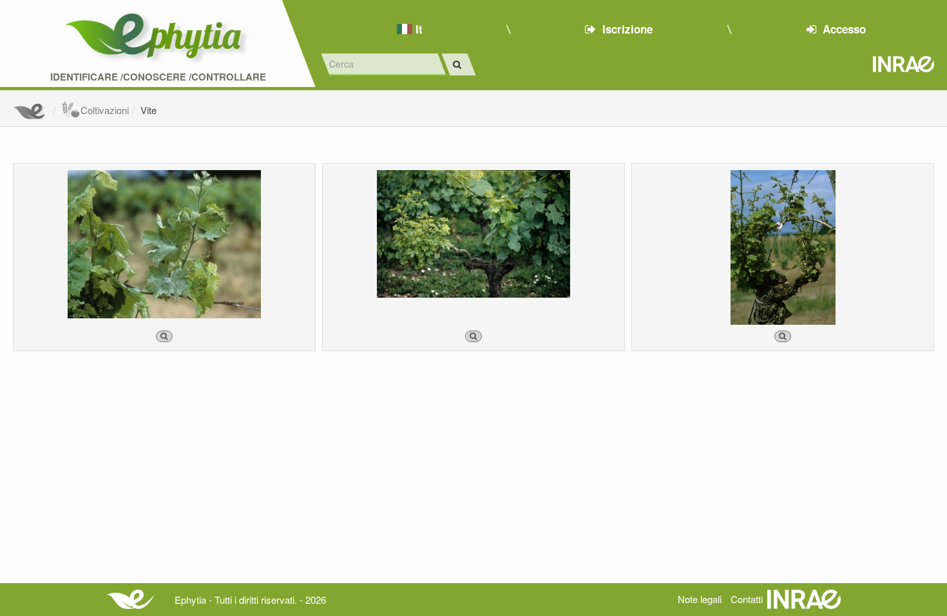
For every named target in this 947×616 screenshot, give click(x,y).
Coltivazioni (105, 110)
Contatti (747, 599)
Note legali (700, 599)
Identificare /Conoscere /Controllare (158, 77)
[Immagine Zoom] (164, 336)
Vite (148, 110)
